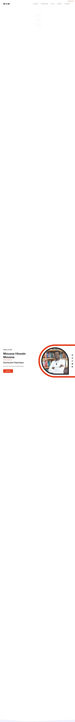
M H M (6, 4)
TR (72, 1)
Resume (8, 371)
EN (70, 1)
